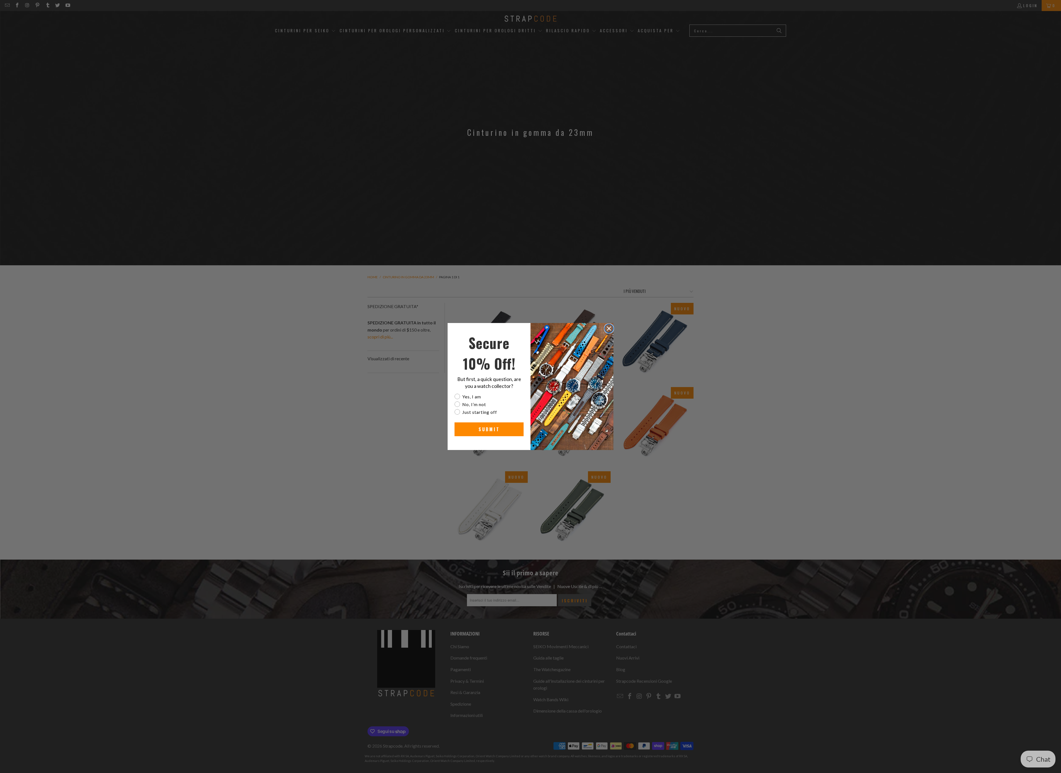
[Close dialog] (609, 328)
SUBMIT (489, 429)
